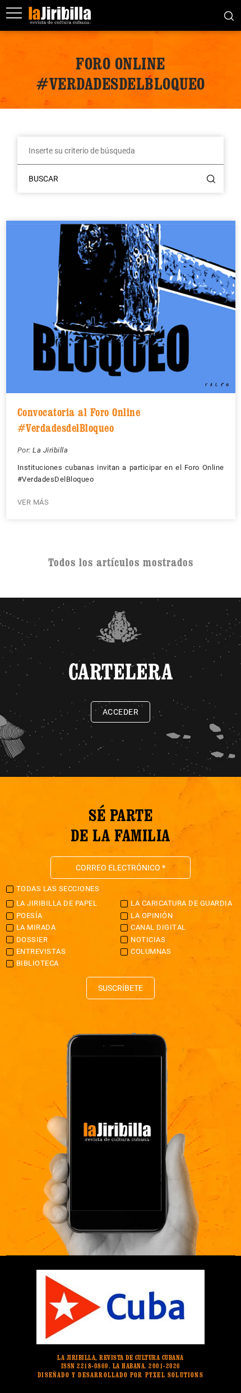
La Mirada (36, 927)
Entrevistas (41, 951)
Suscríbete (120, 988)
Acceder (121, 711)
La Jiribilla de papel (57, 903)
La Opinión (152, 915)
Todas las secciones (58, 888)
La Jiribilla (50, 450)
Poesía (29, 915)
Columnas (151, 951)
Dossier (32, 939)
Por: (25, 450)
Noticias (148, 939)
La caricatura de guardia (181, 903)
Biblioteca (37, 963)
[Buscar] (229, 15)
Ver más (33, 502)
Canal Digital (158, 927)
